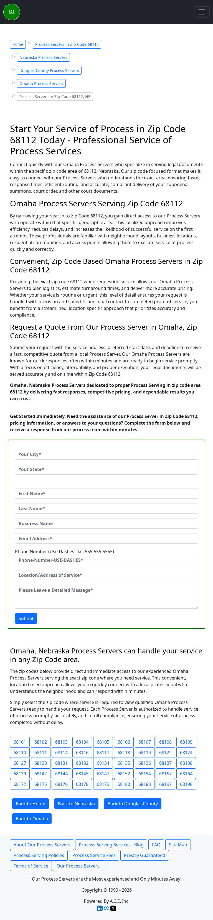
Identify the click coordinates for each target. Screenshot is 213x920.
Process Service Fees (94, 855)
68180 (124, 784)
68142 (40, 774)
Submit (26, 618)
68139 (20, 774)
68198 (186, 784)
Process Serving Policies (39, 855)
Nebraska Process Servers (43, 57)
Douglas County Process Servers (49, 70)
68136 (144, 763)
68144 (61, 774)
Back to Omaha (32, 819)
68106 (124, 742)
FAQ (156, 845)
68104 (82, 742)
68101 (20, 742)
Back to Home (30, 804)
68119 (144, 752)
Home (17, 44)
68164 (186, 774)
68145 (82, 774)
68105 (103, 742)
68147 (103, 774)
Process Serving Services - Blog (111, 845)
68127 (20, 763)
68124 (186, 752)
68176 (61, 784)
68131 (61, 763)
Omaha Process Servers (41, 83)
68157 (165, 774)
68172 (20, 784)
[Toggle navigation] (202, 11)
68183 (144, 784)
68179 (103, 784)
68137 (165, 763)
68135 (124, 763)
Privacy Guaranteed (144, 855)
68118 (124, 752)
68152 (124, 774)
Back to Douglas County (133, 804)
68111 (40, 752)
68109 (186, 742)
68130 (40, 763)
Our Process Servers (78, 866)
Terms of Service (31, 866)
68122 (165, 752)
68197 (165, 784)
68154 (144, 774)
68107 (144, 742)
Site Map (178, 845)
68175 (40, 784)
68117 (103, 752)
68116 (82, 752)
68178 (82, 784)
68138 (186, 763)
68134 (103, 763)
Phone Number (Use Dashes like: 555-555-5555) (64, 551)
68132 (82, 763)
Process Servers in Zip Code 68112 (67, 44)
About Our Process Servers (42, 845)
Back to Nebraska (76, 804)
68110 (20, 752)
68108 (165, 742)
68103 (61, 742)
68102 (40, 742)
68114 (61, 752)
